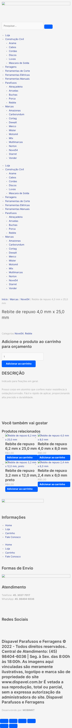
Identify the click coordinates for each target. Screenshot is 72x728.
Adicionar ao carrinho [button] (20, 457)
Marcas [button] (9, 106)
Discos (12, 55)
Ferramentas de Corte (17, 70)
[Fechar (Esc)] (31, 721)
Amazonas (15, 110)
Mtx (11, 138)
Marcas (14, 299)
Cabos (12, 47)
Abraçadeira (16, 86)
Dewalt (13, 122)
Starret (13, 154)
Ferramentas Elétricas (17, 74)
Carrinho (10, 533)
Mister (12, 130)
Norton (13, 146)
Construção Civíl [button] (14, 39)
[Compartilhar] (22, 721)
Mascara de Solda (19, 63)
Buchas (13, 94)
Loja (7, 35)
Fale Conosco (13, 537)
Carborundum (16, 114)
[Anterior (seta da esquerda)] (4, 726)
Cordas (13, 51)
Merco (12, 126)
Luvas (12, 59)
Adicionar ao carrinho (18, 363)
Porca (12, 98)
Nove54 (13, 150)
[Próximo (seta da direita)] (13, 726)
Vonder (13, 158)
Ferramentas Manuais (17, 78)
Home (8, 525)
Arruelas (13, 90)
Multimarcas (16, 142)
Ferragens (10, 66)
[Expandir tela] (13, 721)
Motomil (13, 134)
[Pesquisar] (48, 27)
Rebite (12, 102)
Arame (12, 43)
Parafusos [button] (11, 82)
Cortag (13, 118)
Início (5, 299)
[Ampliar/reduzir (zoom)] (4, 721)
